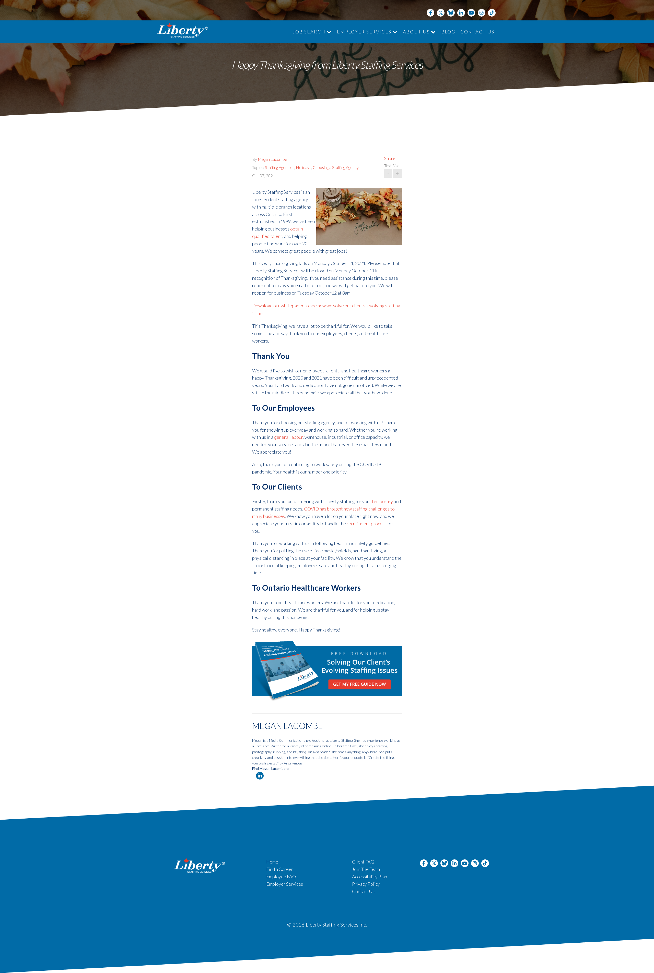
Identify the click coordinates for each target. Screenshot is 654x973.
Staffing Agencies (279, 167)
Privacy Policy (366, 884)
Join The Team (366, 869)
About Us (417, 31)
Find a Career (279, 869)
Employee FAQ (281, 876)
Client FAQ (363, 862)
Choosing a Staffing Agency (336, 167)
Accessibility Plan (369, 876)
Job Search (310, 31)
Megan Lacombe (272, 159)
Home (272, 862)
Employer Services (365, 31)
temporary (382, 501)
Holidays (303, 167)
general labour (288, 437)
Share (389, 158)
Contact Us (477, 31)
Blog (448, 31)
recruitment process (367, 523)
